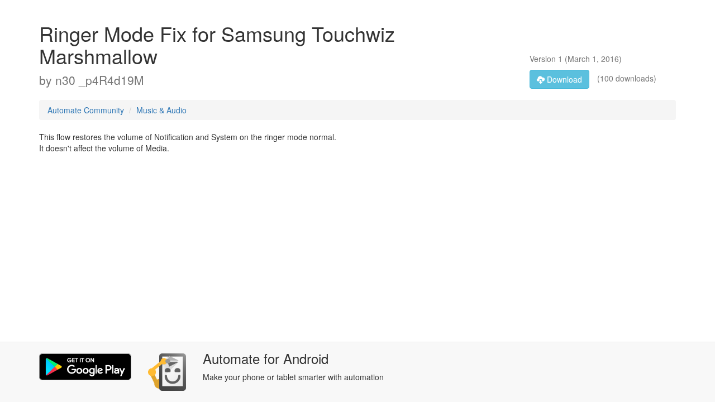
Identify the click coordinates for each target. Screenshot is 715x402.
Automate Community (85, 110)
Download (563, 79)
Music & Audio (161, 110)
